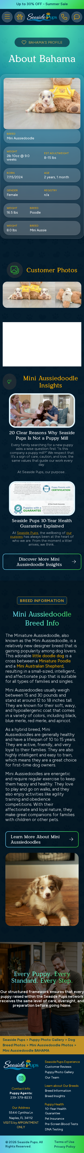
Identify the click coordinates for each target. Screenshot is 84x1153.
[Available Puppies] (19, 17)
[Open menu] (7, 17)
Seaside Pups (27, 533)
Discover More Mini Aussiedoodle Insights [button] (39, 561)
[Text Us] (76, 17)
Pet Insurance (54, 1119)
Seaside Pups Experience (62, 1062)
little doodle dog (48, 655)
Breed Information (58, 1091)
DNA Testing (54, 1129)
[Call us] (64, 17)
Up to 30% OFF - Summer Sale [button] (42, 4)
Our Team (52, 1077)
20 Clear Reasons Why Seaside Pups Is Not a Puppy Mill (42, 435)
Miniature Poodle (55, 661)
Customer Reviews (58, 1067)
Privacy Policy (64, 1147)
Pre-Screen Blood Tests (61, 1124)
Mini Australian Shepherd (40, 666)
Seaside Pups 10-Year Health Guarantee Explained (42, 523)
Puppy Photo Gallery (46, 1040)
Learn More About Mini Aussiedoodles (35, 839)
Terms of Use (64, 1142)
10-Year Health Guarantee (55, 1111)
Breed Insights (55, 1096)
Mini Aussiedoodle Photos (51, 1045)
